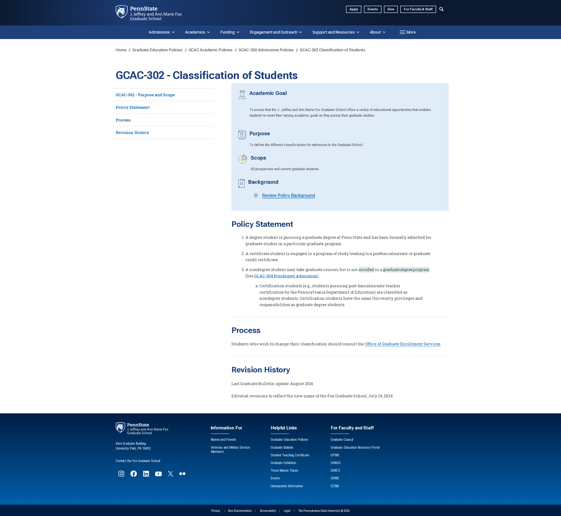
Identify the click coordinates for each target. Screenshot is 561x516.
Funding (227, 32)
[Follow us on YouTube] (159, 475)
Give (390, 9)
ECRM (335, 486)
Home (121, 50)
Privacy (215, 511)
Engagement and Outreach (273, 32)
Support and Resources (333, 32)
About (375, 32)
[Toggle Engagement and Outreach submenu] (300, 32)
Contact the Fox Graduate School (138, 461)
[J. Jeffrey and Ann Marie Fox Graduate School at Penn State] (152, 12)
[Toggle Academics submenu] (208, 32)
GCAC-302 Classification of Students (332, 50)
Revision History (132, 132)
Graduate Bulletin (282, 447)
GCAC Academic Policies (211, 50)
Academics (195, 32)
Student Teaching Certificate (290, 455)
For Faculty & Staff (418, 9)
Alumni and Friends (223, 439)
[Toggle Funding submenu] (238, 32)
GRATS (335, 470)
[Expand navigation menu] (441, 8)
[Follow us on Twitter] (171, 475)
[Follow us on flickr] (182, 475)
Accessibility (268, 511)
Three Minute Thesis (284, 470)
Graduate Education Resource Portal (355, 447)
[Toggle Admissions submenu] (173, 32)
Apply (354, 9)
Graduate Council (342, 439)
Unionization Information (287, 486)
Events (372, 9)
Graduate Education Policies (157, 50)
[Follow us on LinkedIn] (146, 475)
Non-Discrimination (240, 511)
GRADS (336, 463)
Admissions (159, 32)
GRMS (335, 478)
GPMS (335, 455)
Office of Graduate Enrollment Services (402, 343)
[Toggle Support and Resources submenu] (357, 32)
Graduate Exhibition (283, 463)
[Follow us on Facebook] (134, 475)
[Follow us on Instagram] (121, 475)
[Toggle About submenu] (384, 32)
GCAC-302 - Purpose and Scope (145, 94)
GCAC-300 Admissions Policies (267, 50)
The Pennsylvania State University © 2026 (324, 511)
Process (123, 120)
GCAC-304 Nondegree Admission (285, 276)
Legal (287, 511)
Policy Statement (133, 107)
